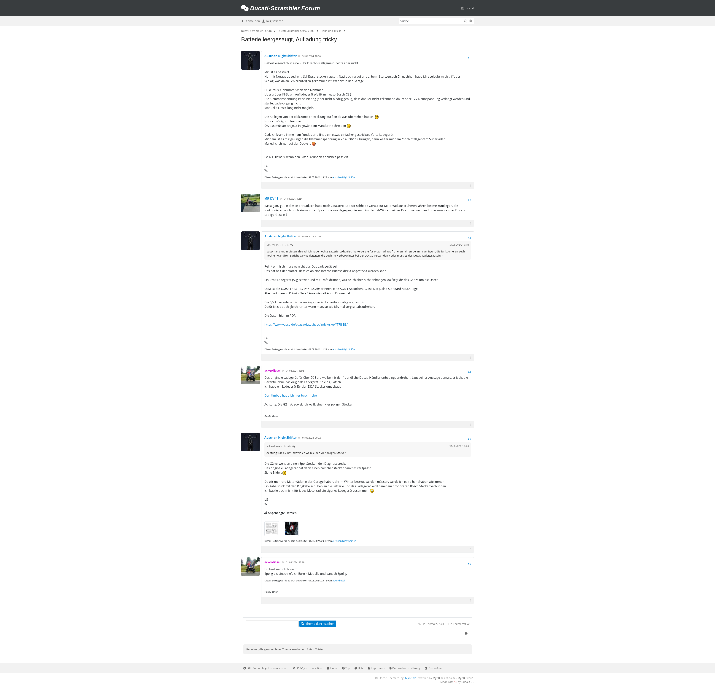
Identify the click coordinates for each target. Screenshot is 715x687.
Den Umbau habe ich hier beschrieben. (291, 395)
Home (334, 668)
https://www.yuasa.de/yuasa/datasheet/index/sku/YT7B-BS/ (306, 324)
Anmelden (252, 21)
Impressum (377, 668)
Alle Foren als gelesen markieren (267, 668)
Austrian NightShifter (280, 56)
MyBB (436, 678)
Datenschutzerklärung (406, 668)
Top (347, 668)
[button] (471, 185)
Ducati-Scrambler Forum (256, 31)
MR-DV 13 (271, 198)
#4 (469, 372)
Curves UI (467, 682)
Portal (469, 8)
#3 (469, 238)
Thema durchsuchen (319, 624)
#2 (469, 200)
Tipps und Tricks (330, 31)
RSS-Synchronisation (308, 668)
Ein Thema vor (457, 624)
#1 (469, 57)
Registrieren (274, 21)
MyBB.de (410, 678)
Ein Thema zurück (432, 624)
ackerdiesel (338, 580)
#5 (469, 439)
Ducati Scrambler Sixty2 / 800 (296, 31)
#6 (469, 563)
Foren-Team (435, 668)
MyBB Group (465, 678)
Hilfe (360, 668)
